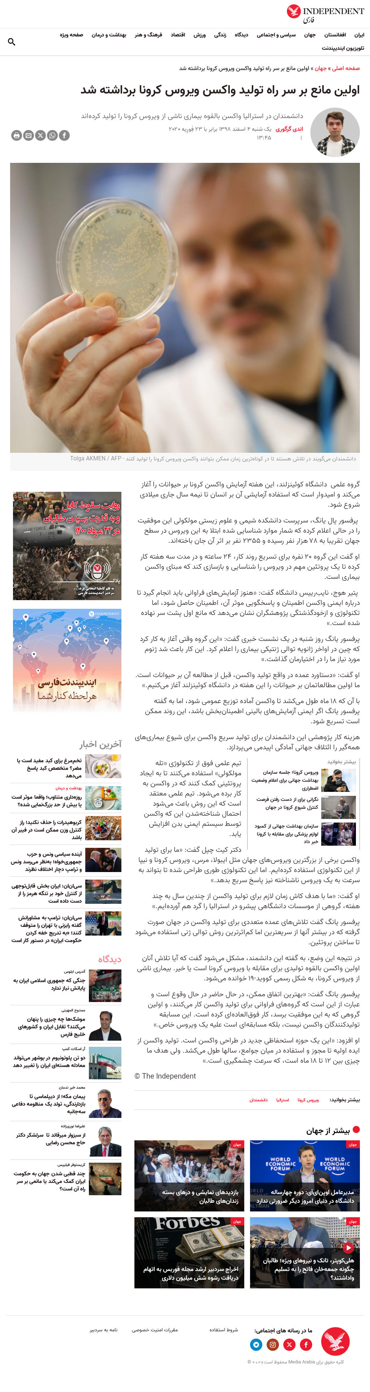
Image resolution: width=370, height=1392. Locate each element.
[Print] (16, 135)
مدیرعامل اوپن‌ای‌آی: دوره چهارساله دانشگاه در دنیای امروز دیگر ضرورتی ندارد (305, 1197)
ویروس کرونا (308, 1100)
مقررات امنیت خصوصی (155, 1330)
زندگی (220, 35)
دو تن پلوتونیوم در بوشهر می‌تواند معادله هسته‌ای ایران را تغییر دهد (49, 1062)
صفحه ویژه (71, 35)
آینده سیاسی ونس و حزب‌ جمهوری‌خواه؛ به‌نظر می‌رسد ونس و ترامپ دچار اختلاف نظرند (46, 862)
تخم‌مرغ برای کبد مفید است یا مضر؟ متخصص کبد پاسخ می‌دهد (49, 768)
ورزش (200, 35)
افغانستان (335, 35)
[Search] (11, 41)
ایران (359, 35)
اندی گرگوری (289, 129)
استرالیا (282, 1100)
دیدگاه (241, 35)
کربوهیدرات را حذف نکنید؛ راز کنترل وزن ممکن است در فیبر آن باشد (47, 830)
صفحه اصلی (346, 68)
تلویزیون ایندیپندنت (343, 48)
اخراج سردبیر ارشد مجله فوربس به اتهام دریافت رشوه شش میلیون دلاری (190, 1274)
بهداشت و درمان (109, 35)
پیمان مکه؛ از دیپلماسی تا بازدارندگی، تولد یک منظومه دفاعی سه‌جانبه (48, 1104)
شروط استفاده (224, 1330)
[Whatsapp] (52, 135)
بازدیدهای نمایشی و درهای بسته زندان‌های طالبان (200, 1197)
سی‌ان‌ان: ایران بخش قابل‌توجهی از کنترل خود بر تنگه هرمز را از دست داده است (47, 894)
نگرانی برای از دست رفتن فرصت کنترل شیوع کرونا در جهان (287, 804)
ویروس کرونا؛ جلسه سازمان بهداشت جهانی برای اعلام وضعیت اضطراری (284, 780)
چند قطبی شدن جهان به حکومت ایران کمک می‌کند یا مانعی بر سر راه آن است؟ (49, 1181)
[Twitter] (40, 135)
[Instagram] (273, 1345)
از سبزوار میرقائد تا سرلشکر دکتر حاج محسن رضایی (50, 1139)
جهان (310, 35)
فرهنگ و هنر (148, 35)
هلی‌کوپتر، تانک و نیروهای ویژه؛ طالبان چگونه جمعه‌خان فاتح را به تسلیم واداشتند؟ (308, 1269)
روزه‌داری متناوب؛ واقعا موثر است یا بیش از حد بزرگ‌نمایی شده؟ (47, 801)
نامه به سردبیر (103, 1330)
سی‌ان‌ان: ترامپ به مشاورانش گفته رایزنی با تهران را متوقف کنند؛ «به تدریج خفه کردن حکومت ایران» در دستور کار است (47, 929)
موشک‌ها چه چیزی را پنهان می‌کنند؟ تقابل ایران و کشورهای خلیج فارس (51, 1027)
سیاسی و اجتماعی (276, 35)
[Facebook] (64, 135)
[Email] (28, 135)
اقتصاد (178, 35)
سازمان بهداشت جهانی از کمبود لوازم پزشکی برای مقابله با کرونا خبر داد (286, 834)
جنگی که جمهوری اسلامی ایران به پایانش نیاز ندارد (49, 984)
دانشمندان (259, 1100)
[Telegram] (256, 1345)
